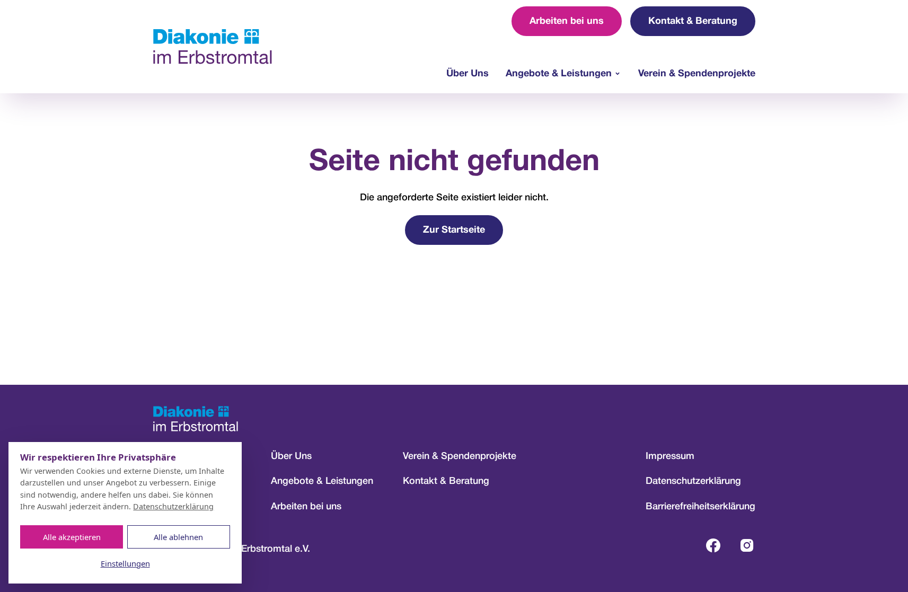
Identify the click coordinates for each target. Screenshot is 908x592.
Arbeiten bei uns (567, 21)
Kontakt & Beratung (692, 21)
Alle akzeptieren (72, 537)
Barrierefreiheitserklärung (700, 506)
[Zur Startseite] (212, 46)
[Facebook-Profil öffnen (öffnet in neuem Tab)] (712, 545)
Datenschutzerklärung (693, 481)
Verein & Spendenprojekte (696, 73)
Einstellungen (125, 563)
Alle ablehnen (178, 537)
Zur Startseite (454, 230)
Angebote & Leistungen (559, 73)
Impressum (670, 456)
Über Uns (467, 73)
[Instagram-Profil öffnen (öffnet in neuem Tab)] (746, 545)
